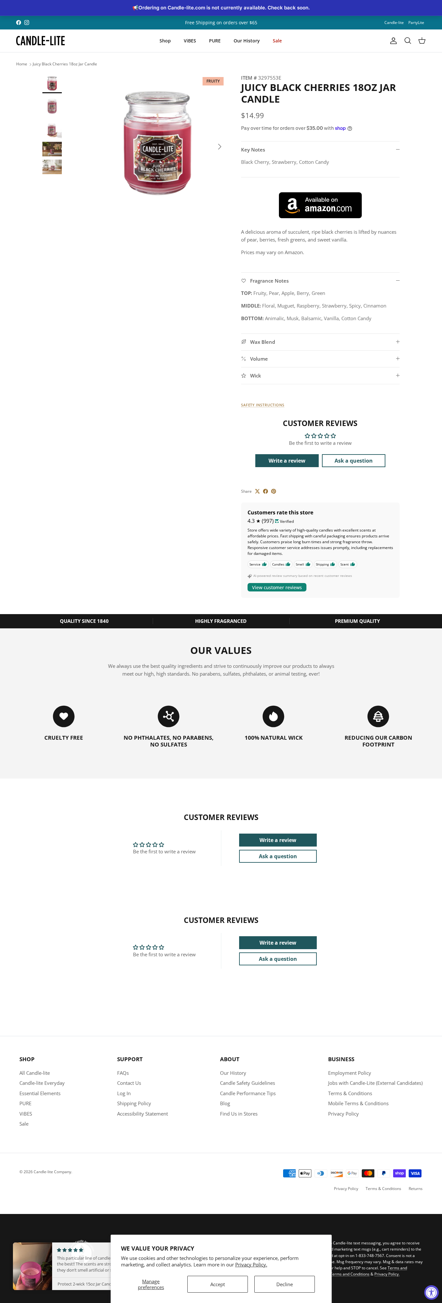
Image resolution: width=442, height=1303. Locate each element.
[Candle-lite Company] (40, 41)
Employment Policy (349, 1073)
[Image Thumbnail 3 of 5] (52, 129)
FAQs (123, 1073)
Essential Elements (40, 1093)
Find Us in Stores (239, 1113)
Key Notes (253, 149)
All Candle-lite (34, 1073)
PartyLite (416, 22)
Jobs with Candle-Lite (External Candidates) (375, 1083)
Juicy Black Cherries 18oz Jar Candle (65, 64)
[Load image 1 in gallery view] (157, 143)
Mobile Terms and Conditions (343, 1274)
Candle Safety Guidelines (247, 1083)
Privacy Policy (343, 1113)
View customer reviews (277, 587)
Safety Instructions (262, 404)
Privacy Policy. (251, 1264)
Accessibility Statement (142, 1113)
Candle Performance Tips (248, 1093)
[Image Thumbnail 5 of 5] (52, 167)
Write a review (287, 460)
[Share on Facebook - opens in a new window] (265, 491)
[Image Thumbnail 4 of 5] (52, 149)
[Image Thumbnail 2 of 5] (52, 106)
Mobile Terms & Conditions (358, 1103)
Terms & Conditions (350, 1093)
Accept (217, 1284)
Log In (124, 1093)
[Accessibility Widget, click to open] (431, 1292)
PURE (215, 41)
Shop (165, 41)
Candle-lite (394, 22)
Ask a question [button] (354, 460)
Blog (225, 1103)
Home (21, 64)
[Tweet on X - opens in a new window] (257, 491)
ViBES (190, 41)
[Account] (392, 41)
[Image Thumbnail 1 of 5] (52, 83)
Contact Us (129, 1083)
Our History (247, 41)
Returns (416, 1188)
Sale (277, 41)
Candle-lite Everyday (42, 1083)
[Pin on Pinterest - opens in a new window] (273, 491)
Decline (284, 1284)
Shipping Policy (134, 1103)
